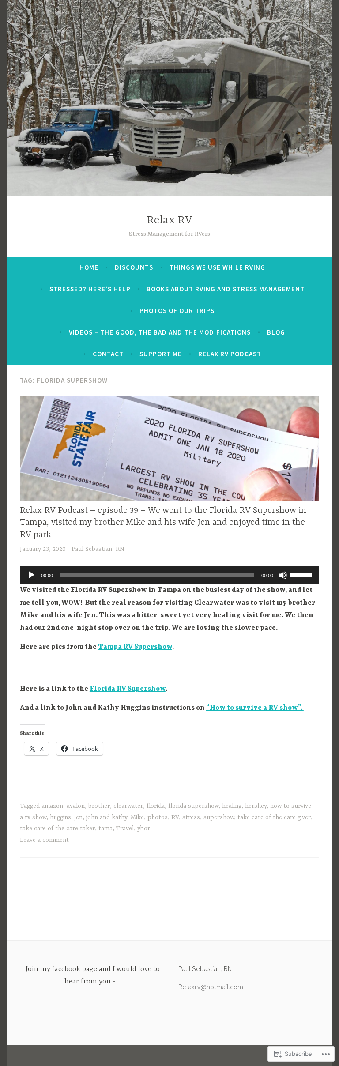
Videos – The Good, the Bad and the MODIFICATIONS (160, 332)
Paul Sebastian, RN (98, 549)
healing (231, 806)
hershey (256, 806)
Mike (137, 817)
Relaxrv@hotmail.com (210, 986)
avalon (76, 806)
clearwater (128, 806)
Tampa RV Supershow (135, 647)
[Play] (31, 575)
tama (105, 828)
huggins (60, 817)
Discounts (134, 267)
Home (88, 267)
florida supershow (193, 806)
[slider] (302, 574)
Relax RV (169, 220)
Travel (125, 828)
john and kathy (106, 817)
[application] (169, 575)
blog (276, 332)
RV (175, 817)
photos (157, 817)
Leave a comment (44, 840)
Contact (108, 354)
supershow (218, 817)
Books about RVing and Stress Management (226, 289)
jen (79, 817)
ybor (143, 828)
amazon (52, 806)
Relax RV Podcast (229, 354)
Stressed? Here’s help (90, 289)
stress (191, 817)
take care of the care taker (57, 828)
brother (99, 806)
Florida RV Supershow (128, 689)
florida (156, 806)
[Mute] (283, 575)
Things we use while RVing (217, 267)
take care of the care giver (274, 817)
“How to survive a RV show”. (255, 708)
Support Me (160, 354)
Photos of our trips (177, 310)
